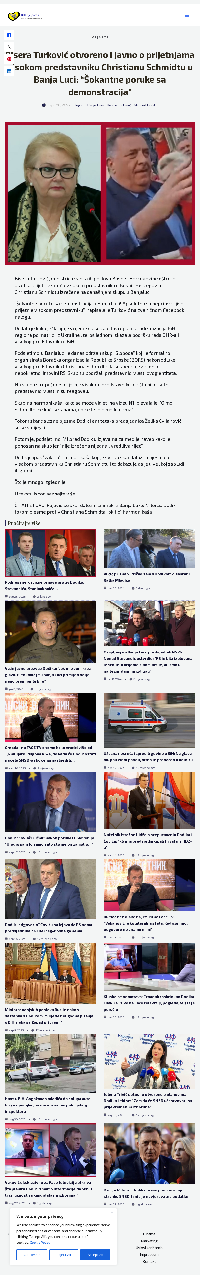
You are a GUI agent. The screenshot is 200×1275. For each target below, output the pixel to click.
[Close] (112, 1212)
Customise (32, 1255)
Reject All (64, 1255)
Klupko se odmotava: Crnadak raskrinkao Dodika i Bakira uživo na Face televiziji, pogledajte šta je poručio (149, 1003)
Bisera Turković (119, 105)
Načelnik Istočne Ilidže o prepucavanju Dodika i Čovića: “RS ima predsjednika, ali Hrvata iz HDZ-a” (148, 841)
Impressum (149, 1254)
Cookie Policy (40, 1242)
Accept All (95, 1255)
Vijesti (100, 36)
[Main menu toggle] (187, 16)
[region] (63, 1236)
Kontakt (149, 1261)
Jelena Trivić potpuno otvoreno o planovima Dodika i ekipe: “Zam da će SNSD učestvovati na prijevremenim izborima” (148, 1100)
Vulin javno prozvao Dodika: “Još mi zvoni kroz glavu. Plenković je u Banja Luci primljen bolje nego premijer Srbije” (48, 674)
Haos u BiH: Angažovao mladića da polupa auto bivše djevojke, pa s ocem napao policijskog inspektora (47, 1105)
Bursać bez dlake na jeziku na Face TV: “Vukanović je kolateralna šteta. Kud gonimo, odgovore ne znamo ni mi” (146, 923)
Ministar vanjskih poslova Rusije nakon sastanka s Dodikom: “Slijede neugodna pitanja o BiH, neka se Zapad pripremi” (49, 1015)
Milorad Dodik (145, 105)
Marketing (149, 1241)
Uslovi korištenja (149, 1247)
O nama (149, 1234)
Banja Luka (95, 105)
